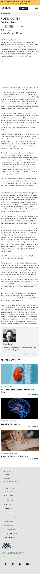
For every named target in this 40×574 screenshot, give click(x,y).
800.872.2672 (5, 557)
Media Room (7, 505)
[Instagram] (20, 564)
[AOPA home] (6, 9)
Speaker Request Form (10, 495)
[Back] (2, 13)
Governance (7, 485)
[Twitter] (12, 564)
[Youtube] (27, 564)
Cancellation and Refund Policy (15, 517)
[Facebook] (5, 564)
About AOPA (7, 471)
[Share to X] (12, 33)
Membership (7, 478)
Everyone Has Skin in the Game (14, 456)
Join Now (23, 8)
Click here (23, 4)
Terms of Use (8, 513)
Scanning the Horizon (10, 424)
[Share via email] (21, 33)
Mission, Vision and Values (11, 481)
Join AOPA (6, 474)
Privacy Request (9, 537)
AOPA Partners (8, 492)
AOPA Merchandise (10, 529)
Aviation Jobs (8, 525)
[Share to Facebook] (8, 33)
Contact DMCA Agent (11, 533)
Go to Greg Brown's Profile (27, 354)
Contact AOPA (8, 500)
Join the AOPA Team (9, 488)
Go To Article (32, 394)
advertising (8, 509)
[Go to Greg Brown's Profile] (9, 342)
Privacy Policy (8, 521)
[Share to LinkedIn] (17, 33)
